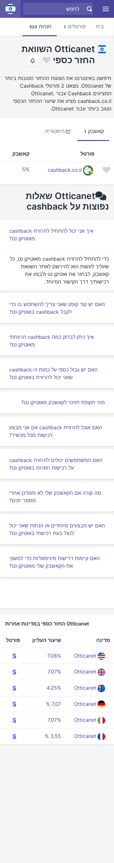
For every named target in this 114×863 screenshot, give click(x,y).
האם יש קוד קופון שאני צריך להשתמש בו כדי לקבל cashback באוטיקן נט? (57, 308)
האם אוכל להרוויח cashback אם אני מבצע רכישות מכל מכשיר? (55, 431)
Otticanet (85, 655)
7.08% (54, 655)
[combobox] (59, 9)
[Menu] (105, 9)
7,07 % (53, 704)
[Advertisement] (57, 594)
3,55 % (53, 736)
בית (100, 26)
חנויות (40, 26)
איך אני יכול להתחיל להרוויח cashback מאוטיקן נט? (51, 235)
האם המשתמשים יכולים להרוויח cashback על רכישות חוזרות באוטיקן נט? (55, 464)
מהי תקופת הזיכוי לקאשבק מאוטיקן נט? (63, 402)
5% (25, 169)
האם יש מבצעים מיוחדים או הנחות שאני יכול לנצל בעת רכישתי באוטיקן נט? (57, 529)
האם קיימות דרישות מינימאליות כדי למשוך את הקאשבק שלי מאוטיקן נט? (54, 562)
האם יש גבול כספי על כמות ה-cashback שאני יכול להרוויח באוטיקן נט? (53, 373)
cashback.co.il (65, 170)
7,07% (54, 720)
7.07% (54, 671)
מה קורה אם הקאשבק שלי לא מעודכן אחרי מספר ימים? (55, 497)
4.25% (54, 688)
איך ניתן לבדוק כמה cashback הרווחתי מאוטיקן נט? (51, 341)
